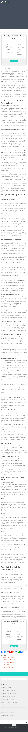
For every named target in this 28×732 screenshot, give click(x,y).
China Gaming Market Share (8, 706)
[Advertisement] (14, 15)
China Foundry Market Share (8, 699)
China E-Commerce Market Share (9, 690)
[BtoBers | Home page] (6, 2)
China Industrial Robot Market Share (9, 715)
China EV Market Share (6, 687)
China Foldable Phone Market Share (9, 693)
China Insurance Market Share (8, 712)
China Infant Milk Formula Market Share (10, 702)
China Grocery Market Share (8, 709)
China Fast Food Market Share (8, 696)
